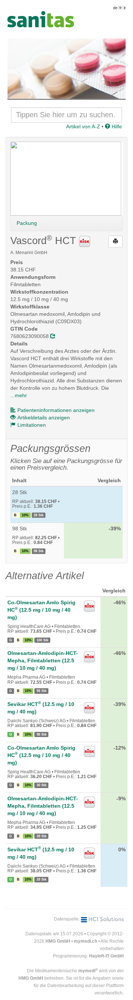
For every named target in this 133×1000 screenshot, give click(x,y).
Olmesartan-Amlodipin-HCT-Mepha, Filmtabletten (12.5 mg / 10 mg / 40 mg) (42, 660)
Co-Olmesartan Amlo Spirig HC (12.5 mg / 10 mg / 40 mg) (41, 609)
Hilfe (116, 126)
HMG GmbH (57, 941)
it (125, 8)
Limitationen (31, 425)
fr (120, 8)
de (115, 8)
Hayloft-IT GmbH (106, 956)
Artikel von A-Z (83, 126)
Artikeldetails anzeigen (43, 417)
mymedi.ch (85, 941)
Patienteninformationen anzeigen (56, 410)
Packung (27, 223)
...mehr (18, 395)
